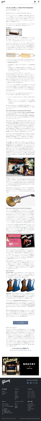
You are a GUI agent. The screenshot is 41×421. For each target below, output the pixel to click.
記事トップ (16, 403)
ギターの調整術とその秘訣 (6, 411)
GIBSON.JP (3, 391)
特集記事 (16, 406)
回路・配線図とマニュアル (6, 410)
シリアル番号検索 (4, 408)
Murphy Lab (29, 407)
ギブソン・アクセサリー (31, 393)
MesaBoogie (17, 396)
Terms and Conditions (28, 418)
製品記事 (18, 9)
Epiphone (16, 392)
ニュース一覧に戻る (20, 322)
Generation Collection (31, 408)
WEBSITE (11, 350)
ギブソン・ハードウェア (31, 396)
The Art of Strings (30, 406)
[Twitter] (30, 383)
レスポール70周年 (30, 403)
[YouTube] (36, 383)
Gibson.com (16, 391)
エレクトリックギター (31, 391)
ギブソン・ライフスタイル (31, 395)
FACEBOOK (25, 350)
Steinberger (16, 397)
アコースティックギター (31, 392)
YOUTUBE (29, 350)
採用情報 (3, 393)
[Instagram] (33, 383)
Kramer (16, 393)
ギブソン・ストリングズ (31, 397)
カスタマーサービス (5, 403)
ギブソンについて (4, 392)
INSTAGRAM (20, 350)
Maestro (16, 395)
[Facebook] (27, 383)
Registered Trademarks (36, 418)
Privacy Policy (22, 418)
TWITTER (15, 350)
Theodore (29, 410)
